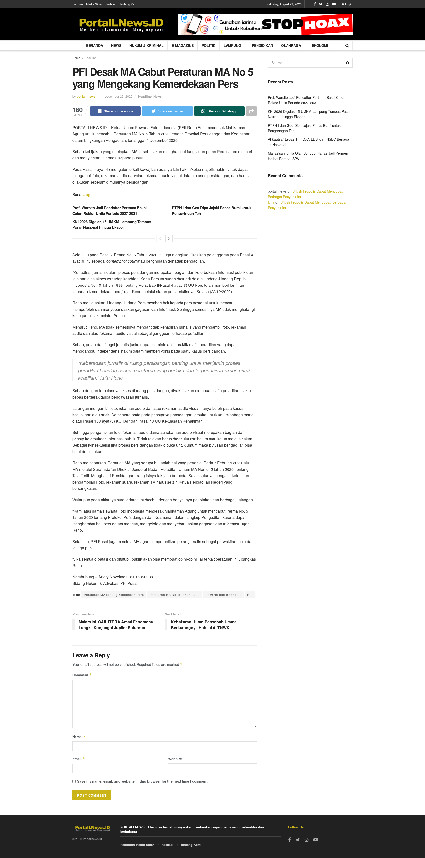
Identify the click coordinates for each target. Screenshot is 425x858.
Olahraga (291, 45)
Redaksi (110, 4)
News (116, 45)
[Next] (169, 238)
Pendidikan (262, 45)
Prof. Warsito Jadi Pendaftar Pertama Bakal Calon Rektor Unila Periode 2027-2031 (109, 210)
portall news (86, 96)
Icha (271, 202)
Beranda (94, 45)
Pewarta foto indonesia (223, 594)
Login (348, 4)
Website (175, 758)
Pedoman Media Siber (87, 4)
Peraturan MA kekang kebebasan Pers (114, 594)
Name (78, 736)
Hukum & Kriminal (146, 45)
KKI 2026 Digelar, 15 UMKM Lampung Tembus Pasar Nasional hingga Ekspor (111, 224)
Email (78, 758)
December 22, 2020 (118, 96)
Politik (208, 45)
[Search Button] (348, 63)
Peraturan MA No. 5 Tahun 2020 (175, 594)
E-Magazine (183, 45)
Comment (82, 674)
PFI (249, 594)
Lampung (232, 45)
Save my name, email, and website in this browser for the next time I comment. (143, 781)
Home (76, 58)
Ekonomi (320, 45)
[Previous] (160, 238)
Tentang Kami (128, 4)
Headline (90, 58)
